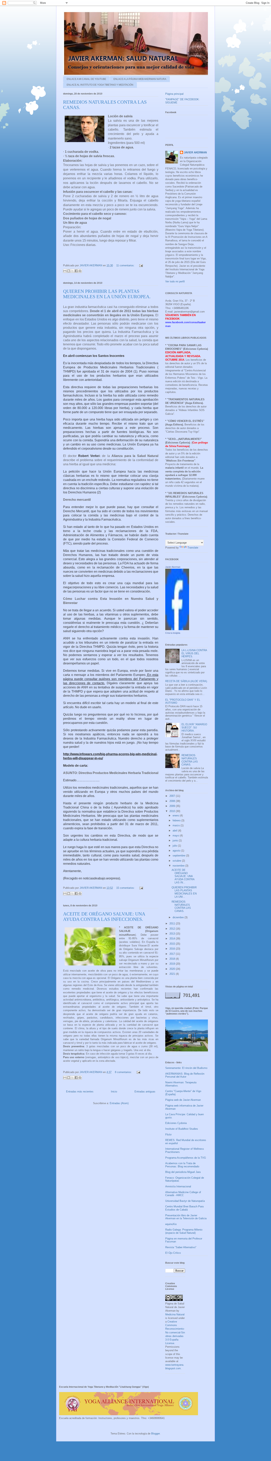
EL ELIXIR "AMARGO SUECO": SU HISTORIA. (194, 727)
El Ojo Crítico (173, 1252)
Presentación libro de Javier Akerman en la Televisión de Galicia (186, 1217)
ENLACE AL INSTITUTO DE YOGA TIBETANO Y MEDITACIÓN (100, 84)
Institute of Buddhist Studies (181, 1128)
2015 (172, 943)
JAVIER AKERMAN (195, 152)
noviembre (179, 865)
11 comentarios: (125, 265)
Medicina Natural (175, 1314)
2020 (172, 968)
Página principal (174, 93)
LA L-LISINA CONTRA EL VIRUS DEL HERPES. (194, 653)
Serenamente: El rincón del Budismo (186, 1067)
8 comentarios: (124, 1072)
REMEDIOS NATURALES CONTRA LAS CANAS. (190, 760)
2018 (172, 958)
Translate (192, 547)
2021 (172, 973)
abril (175, 830)
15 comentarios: (126, 887)
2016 (172, 948)
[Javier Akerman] (177, 629)
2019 (172, 963)
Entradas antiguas (145, 1091)
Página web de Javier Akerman (183, 1099)
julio (175, 845)
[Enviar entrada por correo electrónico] (140, 265)
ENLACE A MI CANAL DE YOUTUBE (86, 79)
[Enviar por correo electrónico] (65, 271)
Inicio (114, 1091)
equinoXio (171, 1224)
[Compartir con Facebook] (76, 271)
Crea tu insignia (172, 633)
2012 (172, 928)
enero (176, 815)
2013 (172, 933)
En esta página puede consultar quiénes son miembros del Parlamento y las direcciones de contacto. (110, 679)
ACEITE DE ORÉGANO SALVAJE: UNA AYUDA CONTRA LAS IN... (183, 876)
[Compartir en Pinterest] (80, 271)
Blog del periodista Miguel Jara (183, 1172)
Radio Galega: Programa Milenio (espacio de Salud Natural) (183, 1231)
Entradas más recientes (79, 1091)
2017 (172, 953)
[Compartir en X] (72, 271)
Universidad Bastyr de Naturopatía (185, 1200)
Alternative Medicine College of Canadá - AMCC (183, 1194)
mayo (176, 835)
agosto (177, 850)
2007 (172, 795)
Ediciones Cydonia (176, 1123)
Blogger (155, 1433)
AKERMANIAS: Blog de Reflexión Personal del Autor (184, 1075)
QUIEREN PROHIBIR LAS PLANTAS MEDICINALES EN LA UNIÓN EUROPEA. (107, 294)
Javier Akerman (172, 567)
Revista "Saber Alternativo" (180, 1247)
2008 (172, 801)
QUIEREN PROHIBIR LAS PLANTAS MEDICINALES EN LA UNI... (184, 892)
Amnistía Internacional (178, 1186)
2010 (172, 811)
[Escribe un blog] (69, 271)
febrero (177, 820)
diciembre (179, 917)
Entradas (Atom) (119, 1103)
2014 (172, 938)
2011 (172, 923)
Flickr (168, 1134)
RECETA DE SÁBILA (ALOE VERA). (186, 681)
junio (176, 840)
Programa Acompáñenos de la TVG (185, 1157)
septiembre (179, 855)
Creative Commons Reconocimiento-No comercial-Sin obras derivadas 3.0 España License (175, 1332)
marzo (177, 825)
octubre (177, 860)
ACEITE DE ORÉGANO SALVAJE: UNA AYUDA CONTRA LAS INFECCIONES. (104, 916)
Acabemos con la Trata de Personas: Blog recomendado (182, 1165)
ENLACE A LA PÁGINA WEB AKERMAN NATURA (139, 79)
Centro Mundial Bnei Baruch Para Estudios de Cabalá (184, 1208)
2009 (172, 806)
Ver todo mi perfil (175, 281)
